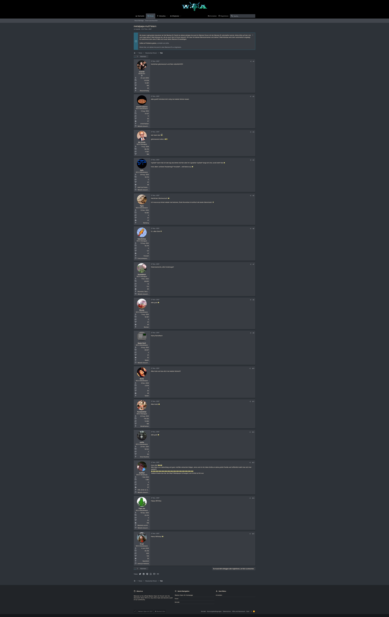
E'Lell (142, 544)
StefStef (142, 473)
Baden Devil (142, 343)
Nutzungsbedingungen (214, 611)
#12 (253, 432)
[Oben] (251, 611)
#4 (253, 160)
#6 (253, 228)
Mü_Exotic (141, 142)
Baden (147, 360)
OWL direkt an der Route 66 (146, 490)
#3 (253, 132)
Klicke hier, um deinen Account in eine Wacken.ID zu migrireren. (160, 47)
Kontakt (177, 602)
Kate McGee (142, 239)
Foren (176, 598)
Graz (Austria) (144, 457)
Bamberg (146, 223)
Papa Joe (142, 508)
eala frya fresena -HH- (145, 187)
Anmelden (219, 595)
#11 (253, 401)
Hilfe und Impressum (238, 611)
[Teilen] (250, 61)
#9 (253, 333)
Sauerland (146, 561)
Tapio (142, 206)
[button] (167, 16)
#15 (253, 534)
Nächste (143, 56)
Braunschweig (144, 90)
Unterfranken (144, 123)
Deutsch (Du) (160, 611)
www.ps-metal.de (143, 563)
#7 (253, 264)
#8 (253, 300)
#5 (253, 195)
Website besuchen (143, 126)
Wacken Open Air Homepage (184, 595)
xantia (142, 442)
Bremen (146, 327)
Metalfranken (144, 426)
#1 (253, 61)
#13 (253, 462)
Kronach (146, 256)
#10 (253, 368)
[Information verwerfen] (252, 35)
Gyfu (141, 170)
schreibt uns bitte (163, 43)
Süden (147, 396)
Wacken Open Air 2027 (145, 611)
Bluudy (141, 310)
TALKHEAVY (142, 274)
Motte (142, 379)
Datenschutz (227, 611)
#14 (253, 498)
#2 (253, 96)
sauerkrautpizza (141, 107)
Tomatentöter (141, 412)
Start (247, 611)
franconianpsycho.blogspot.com (148, 258)
